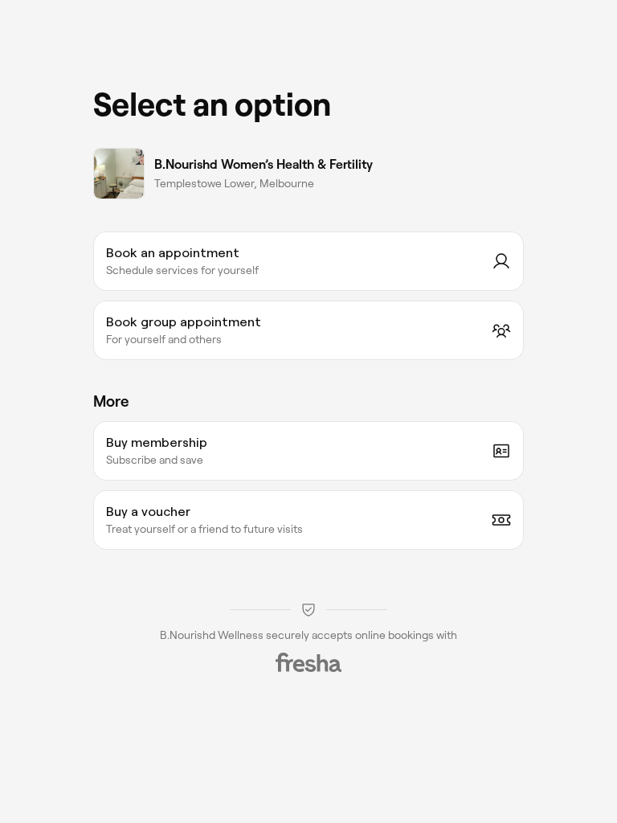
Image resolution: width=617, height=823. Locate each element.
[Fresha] (308, 662)
